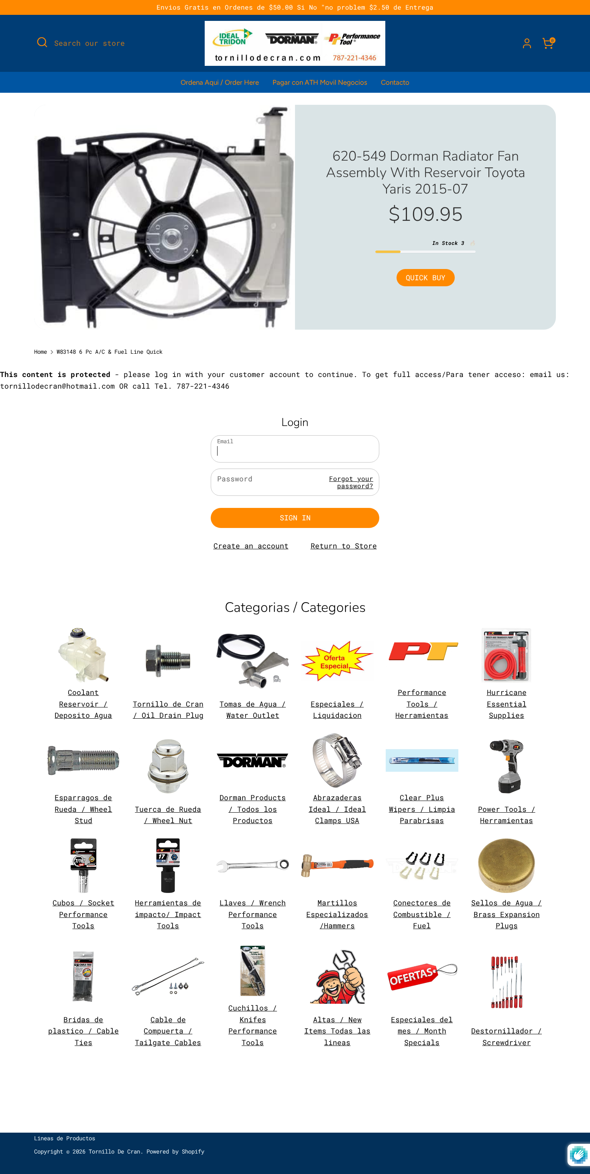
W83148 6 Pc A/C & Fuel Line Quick (110, 351)
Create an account (251, 545)
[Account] (527, 43)
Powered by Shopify (175, 1151)
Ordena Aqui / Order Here (220, 82)
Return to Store (344, 545)
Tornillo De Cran (114, 1151)
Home (40, 351)
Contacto (395, 82)
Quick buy (426, 277)
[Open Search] (42, 42)
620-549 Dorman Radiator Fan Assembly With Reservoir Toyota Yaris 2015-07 (425, 172)
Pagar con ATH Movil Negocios (320, 82)
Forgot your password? (351, 482)
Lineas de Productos (64, 1138)
